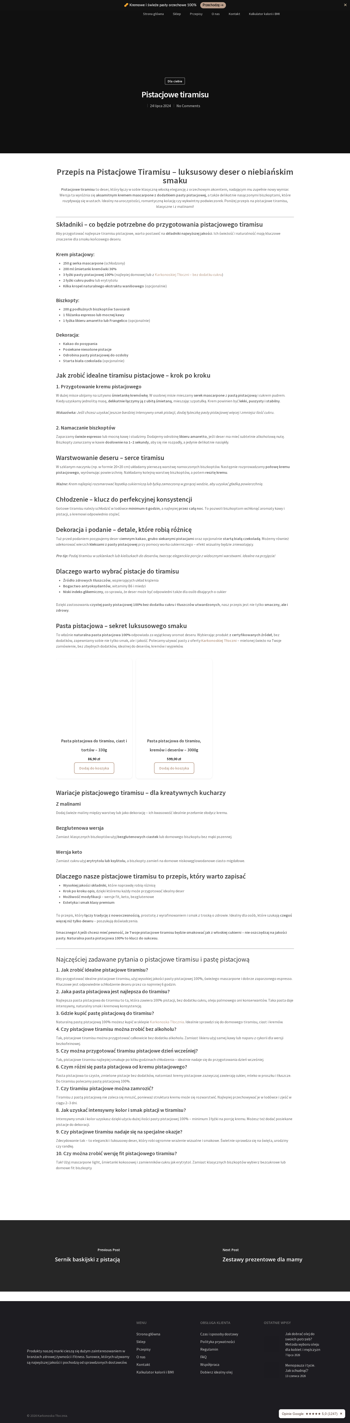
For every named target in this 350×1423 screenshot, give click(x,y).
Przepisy (196, 14)
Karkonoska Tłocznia (167, 1021)
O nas (216, 14)
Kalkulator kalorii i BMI (264, 14)
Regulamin (209, 1349)
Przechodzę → (213, 5)
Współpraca (209, 1364)
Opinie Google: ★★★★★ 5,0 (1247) (310, 1414)
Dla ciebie (175, 81)
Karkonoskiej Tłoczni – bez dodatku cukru (188, 274)
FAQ (203, 1356)
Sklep (177, 14)
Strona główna (153, 14)
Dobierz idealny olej (216, 1372)
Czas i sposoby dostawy (219, 1334)
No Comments (188, 105)
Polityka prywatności (217, 1341)
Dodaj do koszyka (94, 768)
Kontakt (234, 14)
